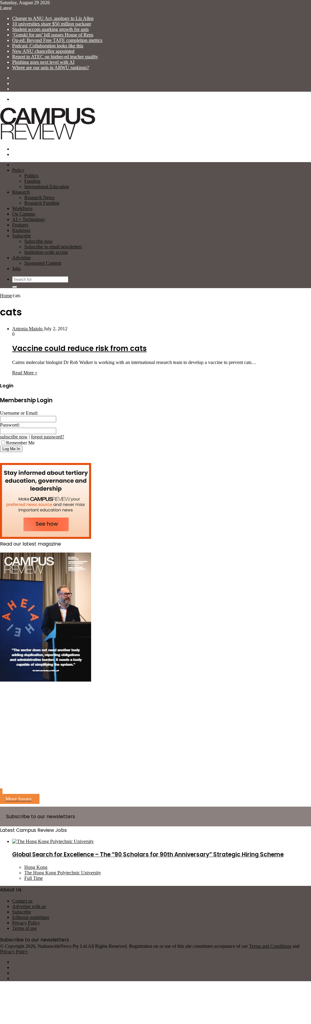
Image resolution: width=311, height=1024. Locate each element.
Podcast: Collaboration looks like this (47, 45)
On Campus (23, 213)
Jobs (16, 268)
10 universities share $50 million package (51, 23)
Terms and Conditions (270, 946)
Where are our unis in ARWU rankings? (50, 67)
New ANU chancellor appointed (43, 51)
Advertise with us (29, 906)
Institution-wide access (46, 252)
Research (21, 192)
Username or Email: (19, 413)
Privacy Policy (26, 922)
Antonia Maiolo (28, 328)
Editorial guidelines (30, 917)
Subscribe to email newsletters (53, 246)
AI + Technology (28, 219)
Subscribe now (38, 241)
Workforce (22, 208)
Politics (31, 175)
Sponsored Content (42, 263)
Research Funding (41, 203)
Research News (39, 197)
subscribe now (14, 436)
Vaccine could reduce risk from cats (79, 348)
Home (6, 295)
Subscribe (21, 235)
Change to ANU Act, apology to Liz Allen (53, 18)
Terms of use (24, 928)
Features (20, 224)
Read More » (24, 372)
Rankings (21, 230)
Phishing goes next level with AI (43, 62)
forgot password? (47, 436)
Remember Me (20, 442)
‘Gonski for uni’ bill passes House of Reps (52, 34)
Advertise (21, 257)
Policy (18, 170)
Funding (32, 181)
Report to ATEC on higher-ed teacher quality (55, 56)
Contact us (22, 900)
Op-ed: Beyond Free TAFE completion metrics (57, 40)
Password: (10, 424)
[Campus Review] (48, 138)
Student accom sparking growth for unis (50, 29)
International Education (46, 186)
